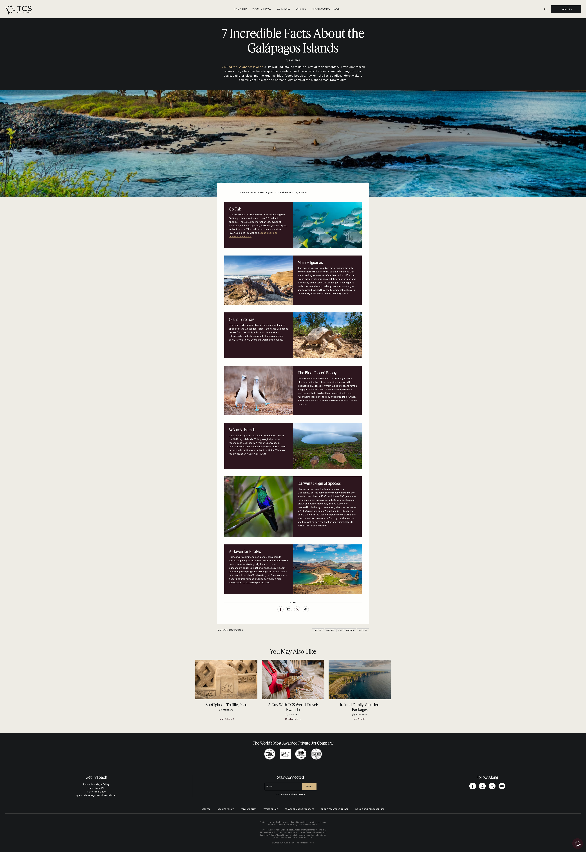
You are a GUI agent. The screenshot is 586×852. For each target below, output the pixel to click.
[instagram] (482, 786)
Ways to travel (261, 9)
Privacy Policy (249, 809)
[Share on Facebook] (280, 609)
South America (346, 630)
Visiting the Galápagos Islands (242, 67)
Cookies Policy (225, 809)
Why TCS (301, 9)
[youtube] (502, 786)
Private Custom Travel (326, 9)
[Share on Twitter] (297, 609)
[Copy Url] (306, 609)
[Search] (545, 9)
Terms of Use (270, 809)
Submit (309, 786)
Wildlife (363, 630)
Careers (206, 809)
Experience (283, 9)
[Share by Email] (289, 609)
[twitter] (492, 786)
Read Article (225, 719)
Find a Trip (240, 9)
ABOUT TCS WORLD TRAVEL (335, 809)
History (318, 630)
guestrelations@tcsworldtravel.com (96, 795)
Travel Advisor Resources (299, 809)
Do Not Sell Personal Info (370, 809)
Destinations (236, 630)
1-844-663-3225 (96, 792)
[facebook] (472, 786)
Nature (330, 630)
